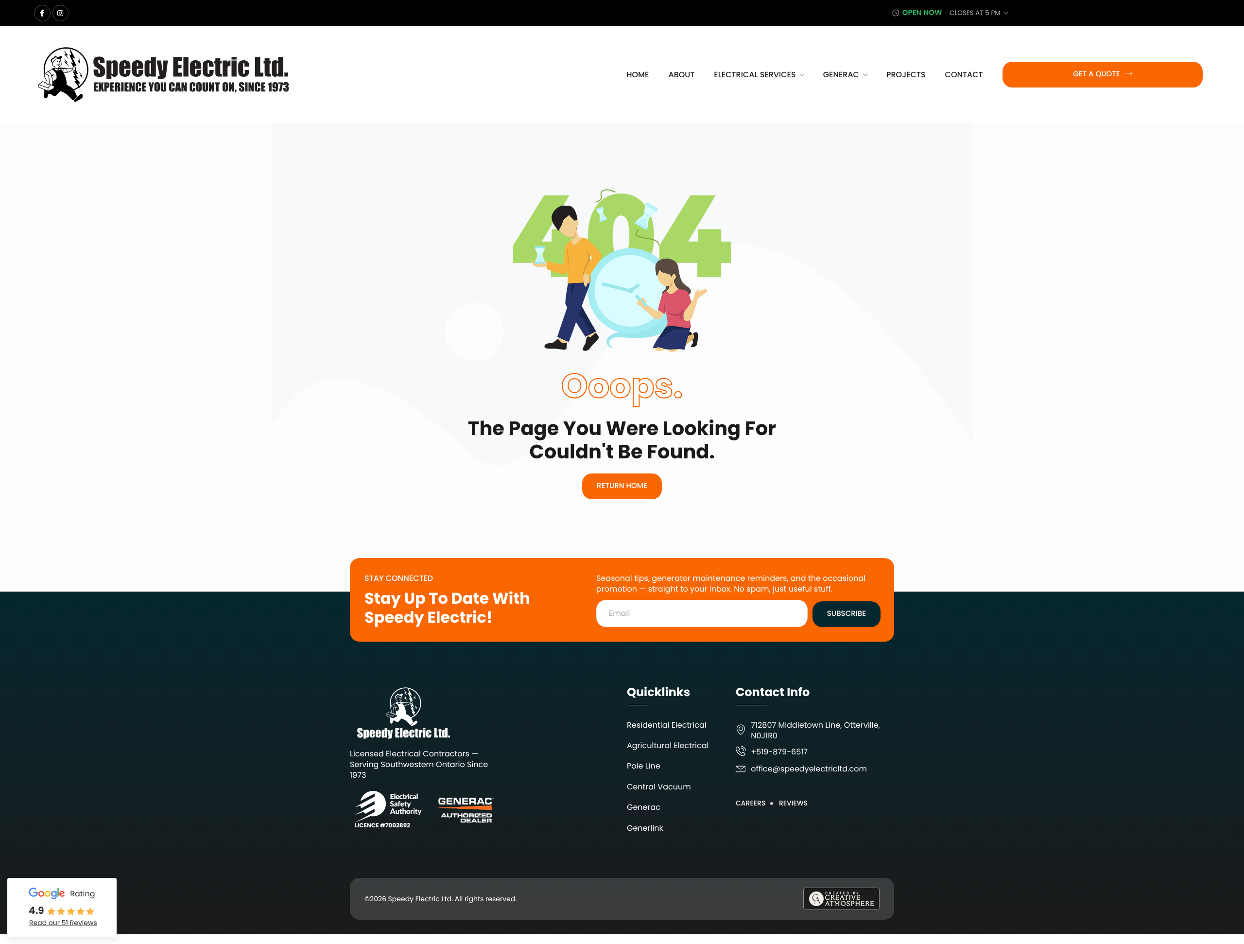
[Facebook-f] (42, 13)
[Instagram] (60, 13)
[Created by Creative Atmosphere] (841, 899)
